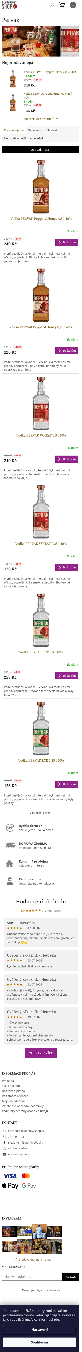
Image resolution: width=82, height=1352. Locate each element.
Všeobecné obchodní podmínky (23, 1106)
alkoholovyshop (18, 1148)
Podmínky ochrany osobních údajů (25, 1111)
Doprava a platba (13, 1091)
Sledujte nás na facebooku (25, 1142)
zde (56, 1319)
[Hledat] (52, 5)
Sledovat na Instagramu (35, 1259)
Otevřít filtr (41, 150)
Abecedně (36, 138)
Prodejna (8, 1081)
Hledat (71, 1276)
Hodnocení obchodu (41, 901)
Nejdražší (53, 130)
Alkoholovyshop (18, 1154)
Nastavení (39, 1329)
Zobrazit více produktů (39, 119)
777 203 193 (16, 1137)
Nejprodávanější (15, 138)
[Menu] (73, 5)
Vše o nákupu (11, 1086)
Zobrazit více (41, 1053)
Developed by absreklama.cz (41, 1290)
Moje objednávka (13, 1101)
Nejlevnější (35, 130)
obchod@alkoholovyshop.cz (26, 1131)
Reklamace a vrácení (15, 1096)
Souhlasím (39, 1342)
